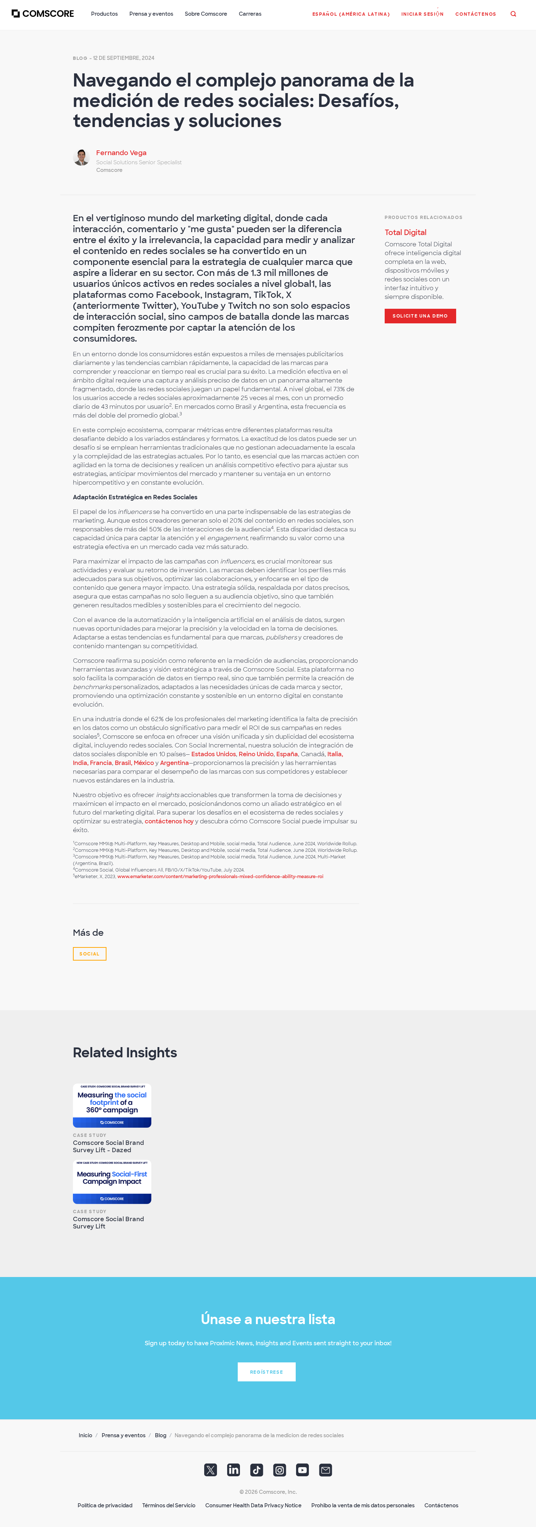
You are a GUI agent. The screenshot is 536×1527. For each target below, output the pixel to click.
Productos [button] (104, 14)
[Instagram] (279, 1472)
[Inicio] (43, 18)
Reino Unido (256, 754)
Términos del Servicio (168, 1505)
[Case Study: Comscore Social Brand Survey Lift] (112, 1182)
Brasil (123, 763)
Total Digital (406, 232)
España (287, 754)
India (80, 763)
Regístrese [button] (266, 1372)
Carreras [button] (250, 14)
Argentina (174, 763)
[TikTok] (256, 1472)
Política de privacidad (105, 1505)
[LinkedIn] (233, 1472)
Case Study (90, 1135)
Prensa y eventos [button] (151, 14)
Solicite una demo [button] (420, 316)
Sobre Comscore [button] (206, 14)
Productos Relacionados (424, 217)
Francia (101, 763)
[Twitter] (210, 1472)
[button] (351, 18)
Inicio (85, 1435)
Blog (80, 58)
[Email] (325, 1472)
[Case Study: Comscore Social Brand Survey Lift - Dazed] (112, 1106)
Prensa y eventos (123, 1435)
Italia (334, 754)
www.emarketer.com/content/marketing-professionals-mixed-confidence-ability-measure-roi (220, 877)
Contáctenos (441, 1505)
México (144, 763)
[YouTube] (302, 1472)
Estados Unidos (213, 754)
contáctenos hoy (169, 821)
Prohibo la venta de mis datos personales (363, 1505)
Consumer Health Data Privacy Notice (253, 1505)
